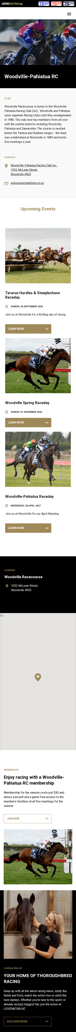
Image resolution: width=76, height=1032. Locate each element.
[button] (38, 677)
